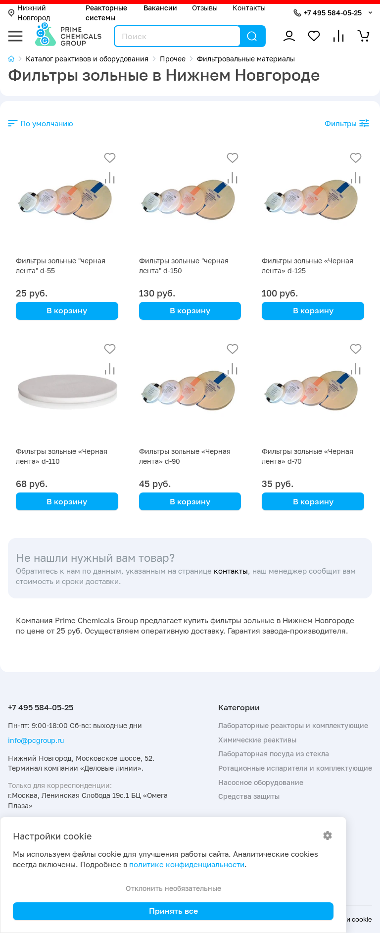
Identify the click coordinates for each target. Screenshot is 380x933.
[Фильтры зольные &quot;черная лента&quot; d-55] (67, 200)
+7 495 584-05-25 (333, 12)
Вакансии (160, 7)
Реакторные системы (106, 12)
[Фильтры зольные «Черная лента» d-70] (313, 392)
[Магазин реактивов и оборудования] (17, 58)
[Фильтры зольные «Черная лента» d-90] (190, 392)
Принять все (173, 911)
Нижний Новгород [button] (33, 12)
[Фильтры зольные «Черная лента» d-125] (313, 200)
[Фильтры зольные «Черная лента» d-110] (67, 392)
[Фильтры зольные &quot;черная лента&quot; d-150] (190, 200)
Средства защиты (249, 796)
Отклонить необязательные (173, 888)
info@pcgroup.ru (36, 740)
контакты (231, 571)
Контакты (249, 7)
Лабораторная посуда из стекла (273, 753)
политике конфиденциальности (186, 864)
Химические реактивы (257, 740)
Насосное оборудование (260, 782)
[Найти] (252, 36)
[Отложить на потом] (109, 157)
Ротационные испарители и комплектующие (295, 768)
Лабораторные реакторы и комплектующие (293, 725)
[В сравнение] (109, 177)
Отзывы (205, 7)
